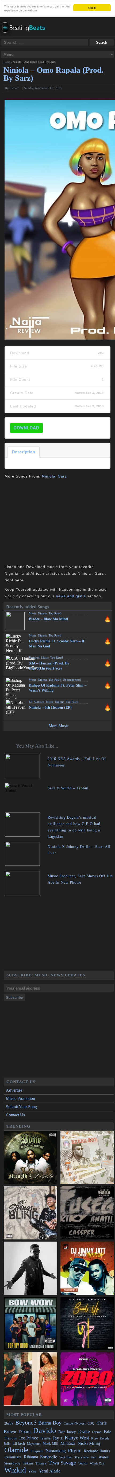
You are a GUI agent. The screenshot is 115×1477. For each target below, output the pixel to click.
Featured (34, 657)
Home (6, 61)
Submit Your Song (21, 1106)
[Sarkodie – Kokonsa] (30, 1269)
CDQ (90, 1423)
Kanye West (77, 1438)
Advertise (14, 1090)
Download (26, 427)
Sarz (62, 476)
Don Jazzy (67, 1432)
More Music (59, 726)
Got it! (92, 8)
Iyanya (45, 1438)
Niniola (48, 476)
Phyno (75, 1450)
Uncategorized (72, 679)
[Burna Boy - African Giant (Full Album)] (87, 1158)
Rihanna (31, 1457)
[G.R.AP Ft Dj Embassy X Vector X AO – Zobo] (87, 1379)
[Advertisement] (49, 521)
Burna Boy (50, 1423)
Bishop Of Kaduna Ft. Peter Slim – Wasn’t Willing (57, 687)
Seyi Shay (65, 1457)
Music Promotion (20, 1098)
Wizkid (15, 1470)
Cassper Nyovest (74, 1423)
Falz (107, 1431)
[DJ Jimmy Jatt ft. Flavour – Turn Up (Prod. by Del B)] (87, 1269)
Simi (93, 1457)
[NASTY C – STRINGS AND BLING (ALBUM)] (30, 1213)
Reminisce (13, 1457)
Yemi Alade (49, 1471)
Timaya (40, 1463)
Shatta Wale (81, 1457)
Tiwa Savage (62, 1463)
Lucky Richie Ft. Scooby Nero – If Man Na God (56, 643)
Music (32, 613)
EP (30, 701)
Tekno (28, 1463)
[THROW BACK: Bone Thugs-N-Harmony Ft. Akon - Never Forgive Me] (30, 1158)
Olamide (16, 1450)
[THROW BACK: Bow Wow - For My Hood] (30, 1324)
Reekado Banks (97, 1451)
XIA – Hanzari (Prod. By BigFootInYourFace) (49, 665)
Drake (84, 1431)
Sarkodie (48, 1456)
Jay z (58, 1438)
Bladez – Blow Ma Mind (48, 619)
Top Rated (55, 613)
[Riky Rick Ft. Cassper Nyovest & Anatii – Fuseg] (87, 1213)
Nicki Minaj (89, 1443)
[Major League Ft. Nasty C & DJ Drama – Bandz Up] (87, 1324)
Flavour (10, 1438)
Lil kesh (19, 1444)
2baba (8, 1423)
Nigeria (42, 613)
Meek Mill (50, 1444)
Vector (83, 1463)
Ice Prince (28, 1438)
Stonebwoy (12, 1463)
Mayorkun (33, 1444)
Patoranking (55, 1451)
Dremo (97, 1432)
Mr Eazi (67, 1443)
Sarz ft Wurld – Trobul (68, 788)
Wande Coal (97, 1463)
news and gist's (71, 596)
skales (103, 1457)
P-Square (36, 1451)
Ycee (32, 1471)
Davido (44, 1430)
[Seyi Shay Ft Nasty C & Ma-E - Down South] (30, 1379)
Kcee (94, 1438)
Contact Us (15, 1115)
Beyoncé (25, 1422)
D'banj (24, 1431)
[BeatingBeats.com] (25, 34)
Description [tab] (23, 452)
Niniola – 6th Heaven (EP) (50, 707)
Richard (14, 88)
